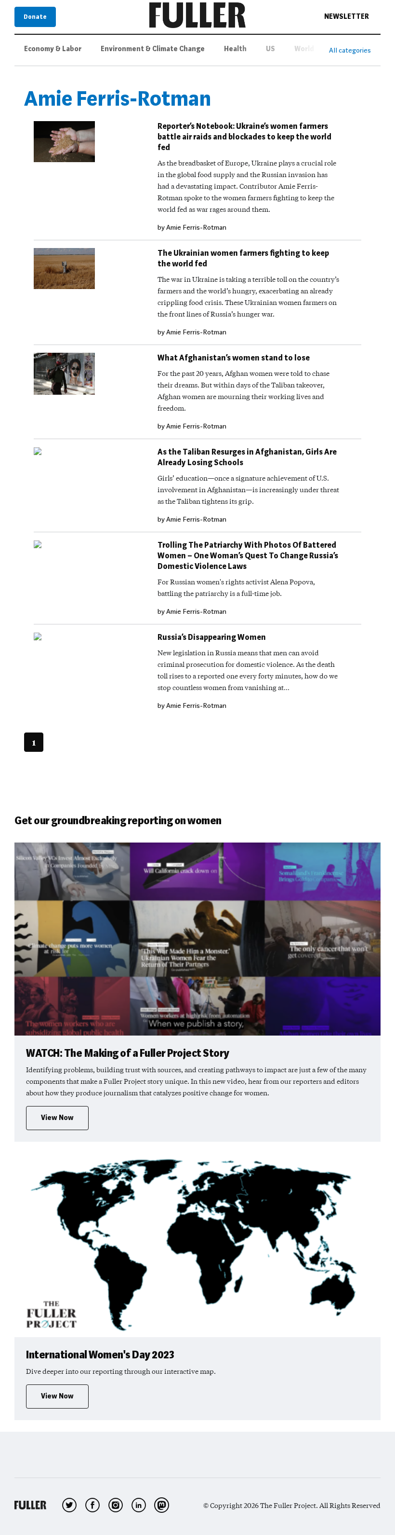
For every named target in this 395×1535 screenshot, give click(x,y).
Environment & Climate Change (153, 49)
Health (235, 49)
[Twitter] (69, 1505)
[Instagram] (115, 1505)
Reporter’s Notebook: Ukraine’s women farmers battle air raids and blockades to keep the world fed (244, 137)
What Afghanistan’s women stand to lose (234, 357)
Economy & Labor (52, 49)
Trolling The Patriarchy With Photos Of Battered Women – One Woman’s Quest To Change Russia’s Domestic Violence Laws (248, 555)
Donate (35, 16)
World (304, 49)
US (270, 49)
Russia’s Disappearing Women (212, 637)
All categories (350, 50)
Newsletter (346, 17)
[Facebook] (92, 1505)
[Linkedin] (138, 1505)
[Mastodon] (162, 1505)
